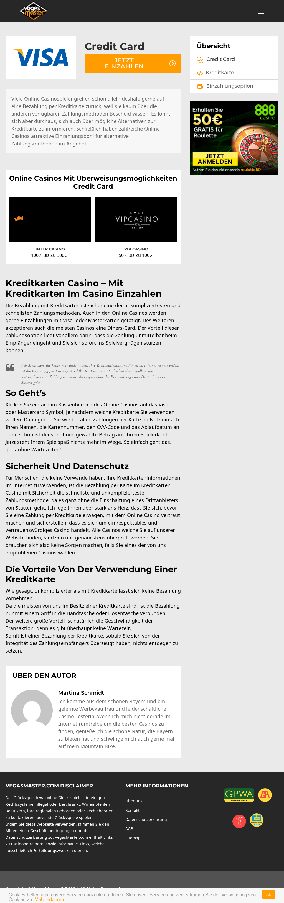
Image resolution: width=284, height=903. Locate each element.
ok (268, 894)
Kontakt (132, 810)
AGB (129, 828)
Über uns (134, 801)
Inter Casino (50, 249)
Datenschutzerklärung (146, 819)
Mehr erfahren (49, 899)
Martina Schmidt (81, 692)
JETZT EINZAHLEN (124, 63)
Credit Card (220, 59)
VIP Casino (136, 249)
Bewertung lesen (50, 224)
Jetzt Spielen (50, 214)
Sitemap (133, 837)
